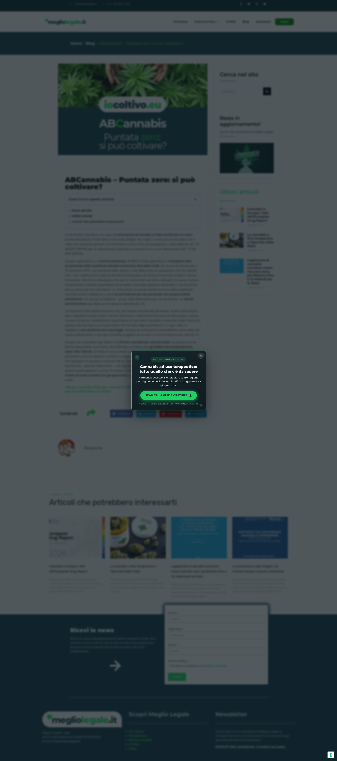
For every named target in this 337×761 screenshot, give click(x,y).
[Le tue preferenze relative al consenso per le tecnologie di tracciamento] (331, 755)
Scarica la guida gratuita (166, 395)
